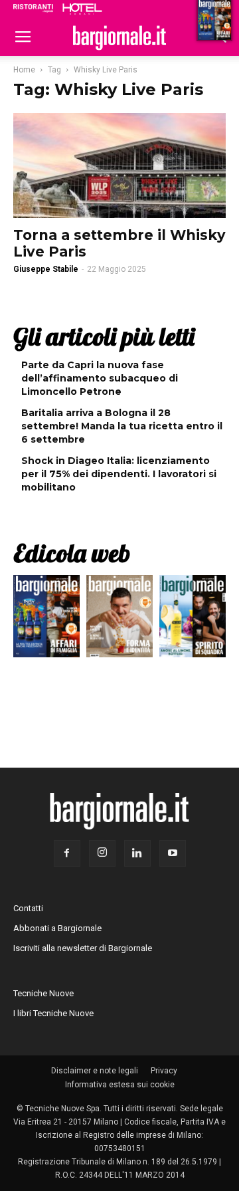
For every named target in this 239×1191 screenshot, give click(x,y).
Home (24, 69)
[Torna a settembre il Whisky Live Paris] (119, 165)
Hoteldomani (82, 8)
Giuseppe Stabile (45, 269)
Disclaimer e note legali (94, 1070)
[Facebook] (67, 853)
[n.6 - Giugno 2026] (119, 619)
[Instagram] (102, 853)
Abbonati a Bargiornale (57, 928)
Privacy (164, 1070)
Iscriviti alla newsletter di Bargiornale (82, 948)
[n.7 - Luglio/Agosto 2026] (46, 619)
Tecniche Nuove (43, 993)
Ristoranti (33, 8)
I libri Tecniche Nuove (53, 1013)
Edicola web (71, 553)
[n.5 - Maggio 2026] (192, 619)
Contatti (28, 908)
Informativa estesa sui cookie (120, 1084)
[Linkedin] (137, 853)
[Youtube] (172, 853)
